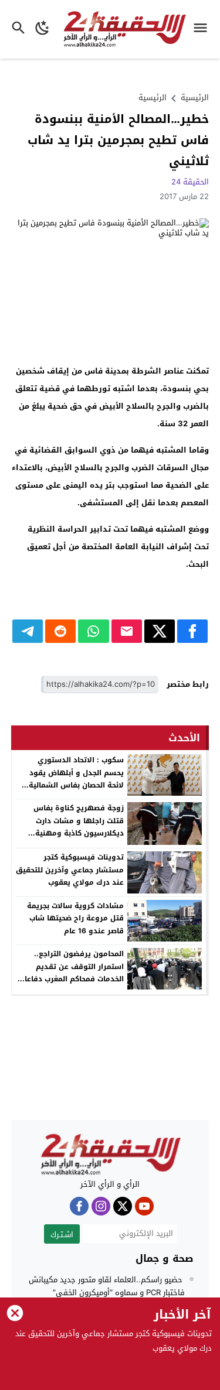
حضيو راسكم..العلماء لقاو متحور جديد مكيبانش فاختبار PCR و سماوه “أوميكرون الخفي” (107, 1286)
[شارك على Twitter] (159, 631)
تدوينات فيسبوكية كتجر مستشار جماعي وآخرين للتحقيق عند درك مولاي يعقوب (70, 870)
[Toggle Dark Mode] (42, 29)
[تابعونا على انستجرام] (101, 1206)
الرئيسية (152, 97)
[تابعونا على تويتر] (122, 1206)
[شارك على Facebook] (192, 631)
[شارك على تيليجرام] (27, 631)
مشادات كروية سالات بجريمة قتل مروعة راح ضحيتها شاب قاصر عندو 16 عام (75, 918)
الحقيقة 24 (190, 181)
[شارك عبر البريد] (126, 631)
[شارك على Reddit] (60, 631)
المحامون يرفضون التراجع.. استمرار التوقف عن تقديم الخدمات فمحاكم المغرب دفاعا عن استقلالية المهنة (74, 972)
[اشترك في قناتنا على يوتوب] (144, 1206)
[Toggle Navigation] (203, 29)
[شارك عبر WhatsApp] (93, 631)
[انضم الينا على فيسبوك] (79, 1206)
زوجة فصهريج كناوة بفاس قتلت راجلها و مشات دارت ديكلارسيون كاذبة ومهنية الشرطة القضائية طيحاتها (78, 827)
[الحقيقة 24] (110, 1154)
